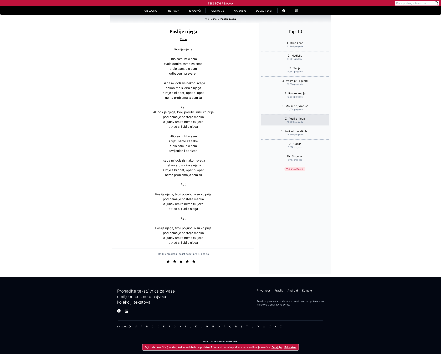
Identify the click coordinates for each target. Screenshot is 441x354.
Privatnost (263, 290)
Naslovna (150, 10)
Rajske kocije (296, 93)
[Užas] (169, 261)
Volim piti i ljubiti (297, 81)
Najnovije (217, 10)
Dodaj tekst (264, 10)
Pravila (278, 290)
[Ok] (182, 261)
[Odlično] (194, 261)
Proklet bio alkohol (297, 131)
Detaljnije (276, 347)
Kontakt (307, 290)
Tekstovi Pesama (220, 3)
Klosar (297, 144)
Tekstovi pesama (266, 301)
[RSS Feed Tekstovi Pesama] (296, 11)
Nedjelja (297, 55)
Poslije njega (297, 118)
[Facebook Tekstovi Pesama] (284, 11)
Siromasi (297, 156)
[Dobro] (189, 261)
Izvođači (195, 10)
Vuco (183, 39)
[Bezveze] (176, 261)
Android (293, 290)
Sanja (296, 68)
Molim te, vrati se (297, 106)
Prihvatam (290, 347)
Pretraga (173, 10)
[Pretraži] (436, 3)
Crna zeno (296, 43)
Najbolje (240, 10)
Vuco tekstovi (293, 168)
